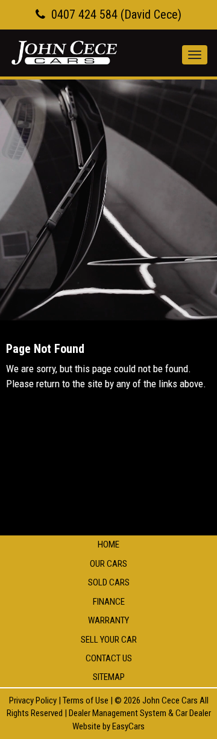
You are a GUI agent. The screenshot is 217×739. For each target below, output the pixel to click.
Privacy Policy (33, 700)
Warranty (108, 620)
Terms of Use (86, 700)
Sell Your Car (109, 639)
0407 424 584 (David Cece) (116, 14)
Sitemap (109, 677)
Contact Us (109, 658)
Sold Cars (109, 582)
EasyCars (128, 726)
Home (108, 544)
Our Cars (108, 563)
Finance (109, 601)
